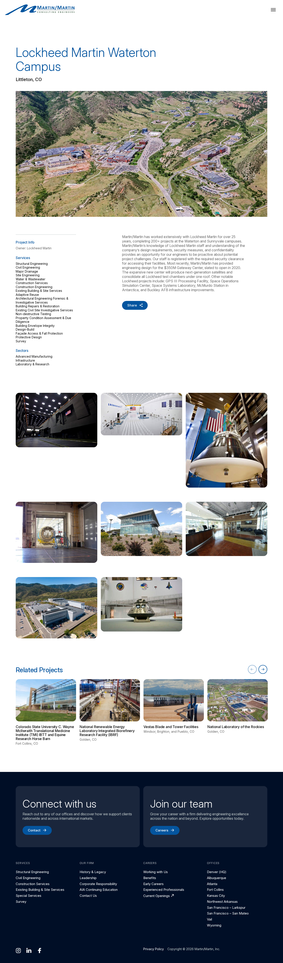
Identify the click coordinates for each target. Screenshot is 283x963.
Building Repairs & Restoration (37, 306)
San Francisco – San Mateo (228, 913)
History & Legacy (93, 872)
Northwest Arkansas (222, 901)
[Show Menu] (273, 10)
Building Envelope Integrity (35, 325)
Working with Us (155, 872)
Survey (21, 341)
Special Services (28, 895)
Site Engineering (28, 275)
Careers (161, 830)
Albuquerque (216, 878)
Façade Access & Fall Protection (39, 333)
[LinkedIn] (29, 950)
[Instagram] (18, 950)
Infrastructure (25, 360)
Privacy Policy (153, 949)
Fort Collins (215, 889)
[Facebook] (39, 950)
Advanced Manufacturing (34, 356)
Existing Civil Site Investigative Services (44, 310)
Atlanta (212, 884)
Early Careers (153, 884)
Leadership (88, 878)
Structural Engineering (32, 263)
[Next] (262, 669)
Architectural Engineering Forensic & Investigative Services (42, 300)
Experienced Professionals (163, 889)
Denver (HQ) (216, 872)
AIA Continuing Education (99, 889)
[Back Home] (40, 9)
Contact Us (88, 895)
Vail (209, 919)
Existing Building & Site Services (39, 291)
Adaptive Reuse (27, 294)
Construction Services (32, 283)
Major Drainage (27, 271)
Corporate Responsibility (98, 884)
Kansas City (216, 895)
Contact (34, 830)
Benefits (149, 878)
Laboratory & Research (32, 364)
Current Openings (156, 896)
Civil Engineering (28, 267)
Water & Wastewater (30, 279)
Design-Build (25, 329)
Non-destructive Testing (33, 314)
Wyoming (214, 925)
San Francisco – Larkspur (226, 907)
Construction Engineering (34, 287)
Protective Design (29, 337)
